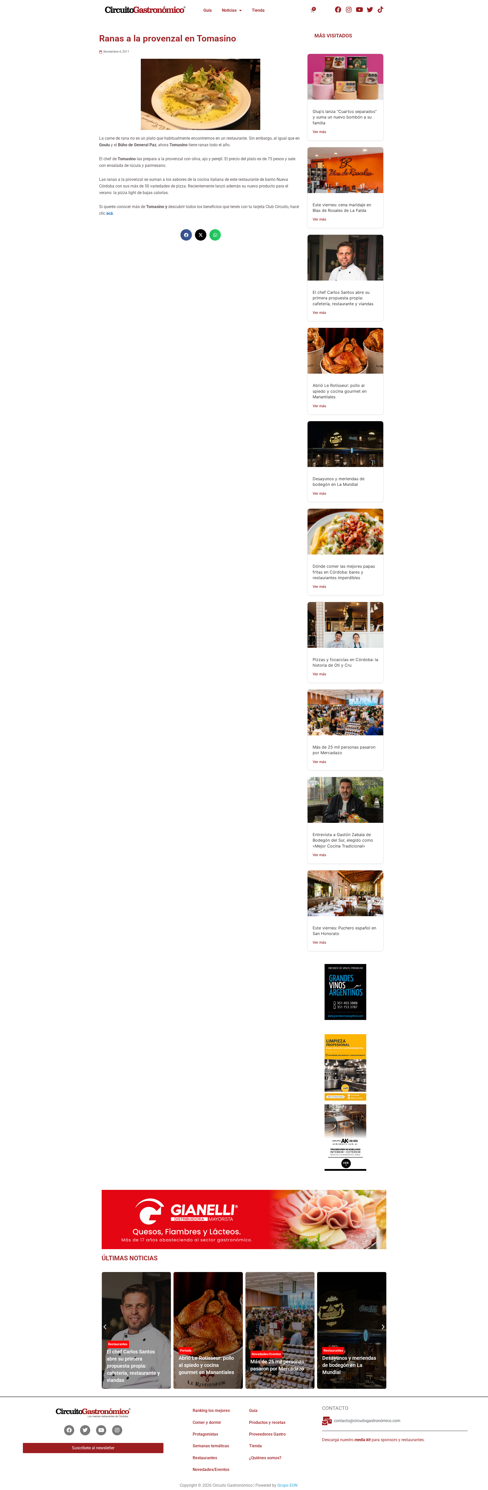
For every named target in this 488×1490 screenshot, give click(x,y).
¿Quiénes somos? (265, 1457)
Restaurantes (118, 1344)
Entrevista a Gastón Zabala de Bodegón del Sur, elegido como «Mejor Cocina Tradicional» (343, 840)
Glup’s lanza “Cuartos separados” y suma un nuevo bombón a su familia (345, 117)
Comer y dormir (207, 1422)
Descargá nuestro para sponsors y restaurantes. (373, 1439)
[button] (186, 235)
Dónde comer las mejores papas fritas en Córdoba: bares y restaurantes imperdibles (344, 572)
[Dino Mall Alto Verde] (345, 1137)
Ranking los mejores (211, 1410)
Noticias (229, 10)
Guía (207, 10)
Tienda (258, 10)
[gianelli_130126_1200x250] (244, 1219)
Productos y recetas (267, 1422)
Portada (185, 1350)
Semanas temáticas (211, 1445)
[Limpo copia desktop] (345, 1067)
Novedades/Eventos (266, 1354)
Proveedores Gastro (267, 1434)
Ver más (319, 131)
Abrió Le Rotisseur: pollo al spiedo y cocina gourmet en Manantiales (340, 391)
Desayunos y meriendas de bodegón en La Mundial (349, 1365)
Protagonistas (205, 1434)
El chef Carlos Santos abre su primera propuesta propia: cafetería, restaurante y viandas (343, 298)
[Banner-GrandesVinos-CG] (345, 991)
